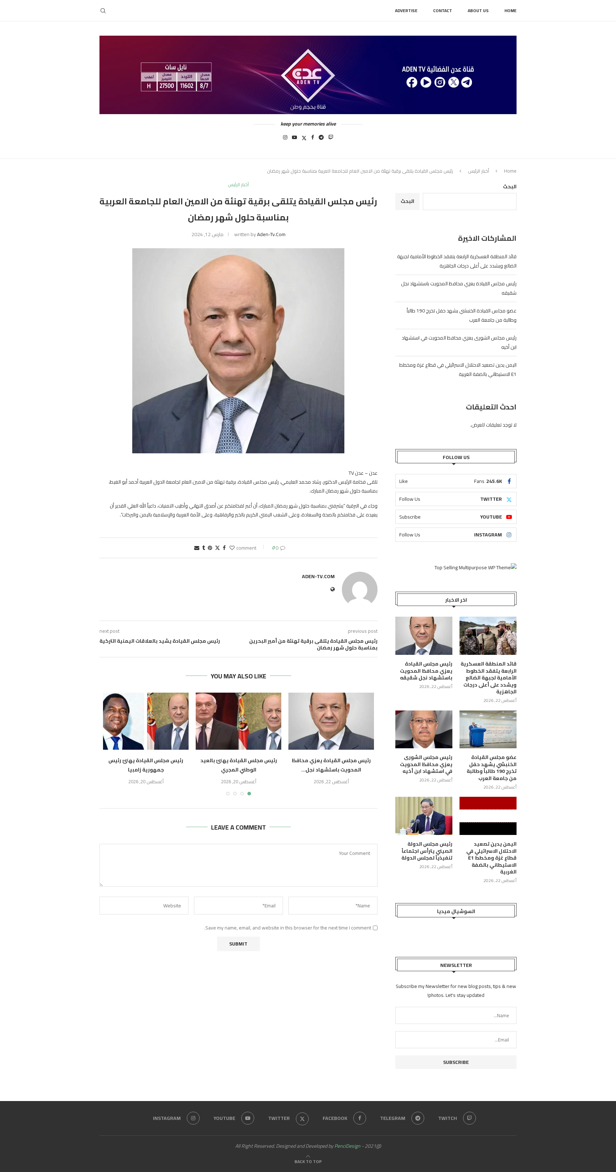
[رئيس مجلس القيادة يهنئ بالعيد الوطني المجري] (238, 721)
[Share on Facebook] (224, 547)
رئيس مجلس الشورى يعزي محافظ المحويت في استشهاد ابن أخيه (426, 764)
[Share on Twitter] (217, 547)
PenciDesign (347, 1146)
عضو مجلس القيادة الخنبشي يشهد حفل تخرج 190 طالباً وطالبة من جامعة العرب (492, 768)
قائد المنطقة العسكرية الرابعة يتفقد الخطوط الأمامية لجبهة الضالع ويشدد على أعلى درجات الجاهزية (457, 261)
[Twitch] (330, 139)
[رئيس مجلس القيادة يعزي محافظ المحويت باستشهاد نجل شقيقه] (331, 721)
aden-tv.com (271, 234)
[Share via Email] (196, 547)
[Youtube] (294, 139)
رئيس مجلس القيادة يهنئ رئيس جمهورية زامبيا (145, 765)
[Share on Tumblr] (203, 547)
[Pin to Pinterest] (210, 547)
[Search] (103, 10)
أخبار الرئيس (478, 171)
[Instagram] (285, 139)
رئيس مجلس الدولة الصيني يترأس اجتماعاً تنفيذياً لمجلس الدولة (426, 851)
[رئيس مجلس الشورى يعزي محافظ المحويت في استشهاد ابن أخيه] (423, 729)
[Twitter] (304, 139)
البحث (510, 186)
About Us (478, 10)
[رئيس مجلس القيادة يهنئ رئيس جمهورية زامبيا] (146, 721)
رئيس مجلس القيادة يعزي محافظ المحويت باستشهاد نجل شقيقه (426, 671)
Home (510, 10)
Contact (442, 10)
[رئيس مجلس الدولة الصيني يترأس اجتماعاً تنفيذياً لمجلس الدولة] (423, 816)
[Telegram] (321, 139)
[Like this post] (232, 547)
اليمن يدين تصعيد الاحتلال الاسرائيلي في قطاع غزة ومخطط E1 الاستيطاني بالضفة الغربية (491, 858)
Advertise (406, 10)
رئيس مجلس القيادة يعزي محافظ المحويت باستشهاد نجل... (331, 765)
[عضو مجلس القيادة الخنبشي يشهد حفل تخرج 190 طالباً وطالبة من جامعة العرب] (488, 729)
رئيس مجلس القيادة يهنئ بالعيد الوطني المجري (238, 765)
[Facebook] (312, 139)
